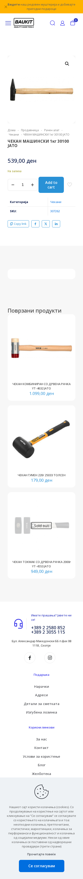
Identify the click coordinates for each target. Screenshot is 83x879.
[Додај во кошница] (67, 323)
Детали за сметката (41, 703)
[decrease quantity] (13, 185)
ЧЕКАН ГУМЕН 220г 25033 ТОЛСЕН (41, 475)
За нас (41, 739)
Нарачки (41, 686)
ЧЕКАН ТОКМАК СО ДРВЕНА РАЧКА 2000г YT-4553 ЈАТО (41, 564)
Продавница (30, 130)
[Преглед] (67, 343)
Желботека (41, 773)
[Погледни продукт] (67, 330)
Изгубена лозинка (41, 712)
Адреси (41, 695)
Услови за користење (41, 756)
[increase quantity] (32, 185)
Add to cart (51, 185)
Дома (11, 130)
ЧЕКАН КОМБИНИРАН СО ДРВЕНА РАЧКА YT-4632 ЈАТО (41, 386)
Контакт (41, 747)
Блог (41, 765)
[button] (67, 63)
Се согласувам (41, 865)
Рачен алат (51, 130)
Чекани (14, 134)
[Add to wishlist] (67, 336)
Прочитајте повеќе (41, 854)
